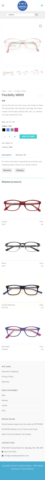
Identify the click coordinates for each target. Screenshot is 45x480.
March (4, 264)
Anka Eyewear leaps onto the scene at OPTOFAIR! (22, 424)
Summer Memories (8, 306)
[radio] (3, 129)
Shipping (19, 170)
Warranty (7, 170)
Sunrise (4, 223)
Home (4, 91)
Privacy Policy (7, 376)
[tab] (7, 155)
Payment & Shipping (10, 371)
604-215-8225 (9, 452)
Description (7, 155)
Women (5, 400)
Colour (4, 126)
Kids (10, 91)
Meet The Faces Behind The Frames (16, 434)
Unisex (4, 405)
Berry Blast (6, 348)
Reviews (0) (21, 155)
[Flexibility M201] (38, 96)
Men (3, 395)
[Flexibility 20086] (42, 96)
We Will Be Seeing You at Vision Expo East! (19, 429)
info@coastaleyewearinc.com (17, 456)
